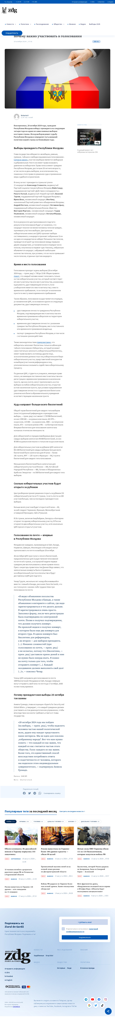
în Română (101, 2)
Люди (69, 968)
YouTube (92, 999)
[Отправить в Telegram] (34, 793)
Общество (58, 24)
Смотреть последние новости (71, 811)
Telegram (86, 999)
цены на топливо (56, 821)
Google (89, 1005)
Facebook (99, 999)
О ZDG (92, 2)
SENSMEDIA (16, 1006)
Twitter (95, 1005)
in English (110, 2)
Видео (83, 24)
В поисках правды (87, 968)
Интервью (61, 968)
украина (24, 821)
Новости (10, 24)
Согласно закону (21, 160)
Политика (25, 24)
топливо (38, 821)
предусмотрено (44, 342)
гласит (16, 276)
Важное (14, 879)
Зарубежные (16, 859)
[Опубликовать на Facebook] (24, 793)
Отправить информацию (79, 2)
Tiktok (102, 1005)
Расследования (42, 24)
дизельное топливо (90, 821)
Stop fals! (49, 955)
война (11, 821)
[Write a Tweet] (29, 793)
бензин (72, 821)
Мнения (72, 24)
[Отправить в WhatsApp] (39, 793)
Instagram (105, 999)
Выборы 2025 (94, 24)
